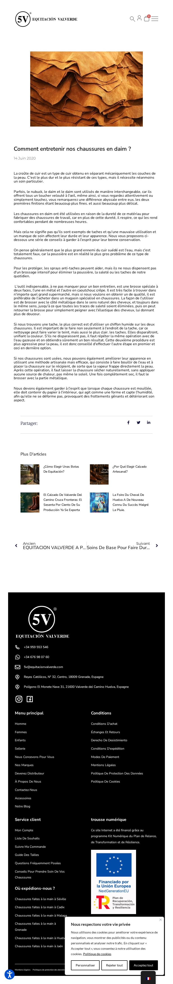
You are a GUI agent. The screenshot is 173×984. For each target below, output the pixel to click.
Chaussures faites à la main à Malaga (41, 915)
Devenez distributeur (29, 773)
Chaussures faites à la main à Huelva (41, 938)
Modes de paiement (105, 757)
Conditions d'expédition (107, 748)
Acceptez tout (143, 965)
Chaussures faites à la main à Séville (40, 899)
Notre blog (22, 806)
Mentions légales (103, 765)
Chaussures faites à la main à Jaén (39, 946)
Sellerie (20, 748)
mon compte (24, 830)
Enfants (20, 740)
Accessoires (23, 798)
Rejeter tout (114, 965)
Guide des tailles (27, 855)
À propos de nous (28, 781)
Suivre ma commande (30, 847)
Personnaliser (85, 965)
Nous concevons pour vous (34, 757)
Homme (20, 724)
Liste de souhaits (27, 838)
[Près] (160, 920)
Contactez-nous (26, 790)
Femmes (21, 732)
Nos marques (24, 765)
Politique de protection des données (117, 773)
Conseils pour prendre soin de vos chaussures (40, 874)
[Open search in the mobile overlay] (132, 19)
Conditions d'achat (104, 724)
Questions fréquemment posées (38, 863)
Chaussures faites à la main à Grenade (35, 927)
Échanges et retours (105, 732)
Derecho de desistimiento (109, 740)
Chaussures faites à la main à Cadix (39, 907)
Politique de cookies (97, 954)
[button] (10, 974)
